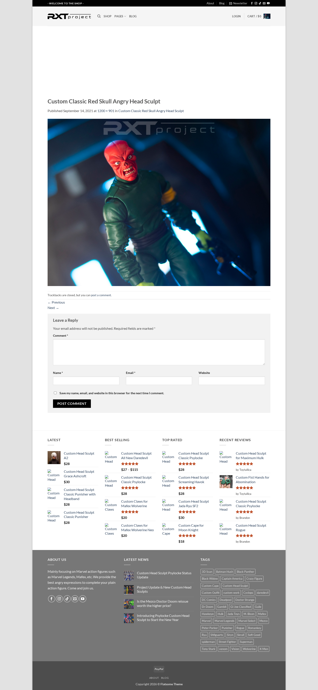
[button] (238, 3)
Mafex (262, 614)
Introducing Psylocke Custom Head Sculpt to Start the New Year (163, 617)
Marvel (206, 620)
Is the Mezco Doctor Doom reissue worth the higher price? (162, 603)
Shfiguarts (216, 635)
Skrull (240, 635)
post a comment (101, 295)
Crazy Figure (254, 578)
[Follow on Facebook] (252, 3)
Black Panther (245, 571)
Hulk (220, 614)
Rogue (240, 628)
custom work (231, 592)
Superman (246, 641)
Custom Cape (210, 585)
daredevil (262, 592)
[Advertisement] (159, 58)
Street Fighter (227, 641)
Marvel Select (246, 620)
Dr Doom (207, 606)
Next (53, 308)
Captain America (232, 578)
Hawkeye (208, 614)
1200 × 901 (105, 111)
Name (58, 373)
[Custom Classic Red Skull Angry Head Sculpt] (159, 202)
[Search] (99, 16)
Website (204, 373)
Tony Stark (208, 649)
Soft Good (254, 635)
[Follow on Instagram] (256, 3)
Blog (222, 3)
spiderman (208, 641)
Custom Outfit (211, 592)
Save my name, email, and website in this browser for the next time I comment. (111, 393)
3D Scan (207, 571)
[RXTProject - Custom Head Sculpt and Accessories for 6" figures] (69, 16)
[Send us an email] (264, 3)
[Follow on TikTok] (260, 3)
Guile (258, 606)
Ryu (204, 635)
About (210, 3)
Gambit (221, 606)
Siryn (230, 635)
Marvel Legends (224, 620)
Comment (60, 335)
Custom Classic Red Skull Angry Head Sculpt (151, 111)
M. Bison (249, 614)
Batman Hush (224, 571)
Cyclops (248, 592)
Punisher (227, 628)
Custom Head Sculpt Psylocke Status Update (164, 575)
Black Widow (210, 578)
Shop (107, 16)
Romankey (254, 628)
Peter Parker (210, 628)
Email (130, 373)
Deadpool (225, 600)
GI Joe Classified (240, 606)
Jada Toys (233, 614)
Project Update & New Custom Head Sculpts (164, 589)
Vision (235, 649)
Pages (118, 16)
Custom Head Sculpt (235, 585)
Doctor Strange (244, 600)
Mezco (263, 620)
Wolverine (249, 649)
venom (223, 649)
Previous (56, 302)
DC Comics (209, 600)
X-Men (264, 649)
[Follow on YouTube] (268, 3)
